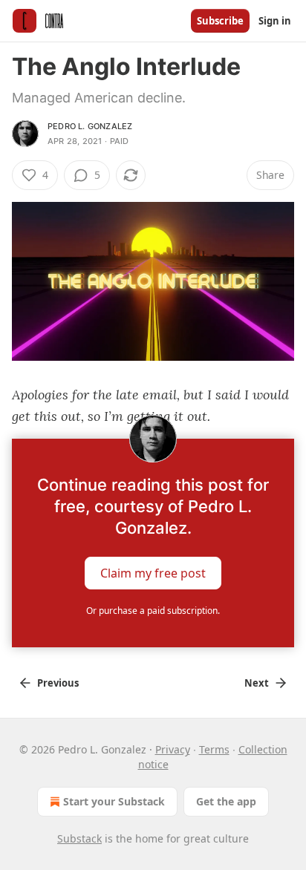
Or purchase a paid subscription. (153, 610)
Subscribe (220, 20)
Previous (58, 683)
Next (256, 683)
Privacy (172, 749)
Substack (79, 838)
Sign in (274, 20)
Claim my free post (153, 573)
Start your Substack (114, 801)
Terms (214, 749)
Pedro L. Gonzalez (90, 126)
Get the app (226, 801)
